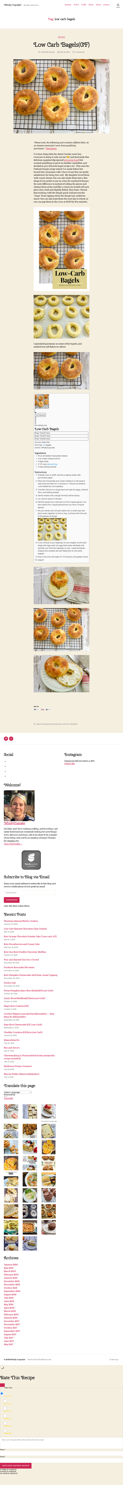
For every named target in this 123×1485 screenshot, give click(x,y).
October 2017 (10, 1328)
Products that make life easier (19, 967)
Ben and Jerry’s (12, 1048)
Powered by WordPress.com (39, 1360)
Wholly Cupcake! (12, 5)
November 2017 (12, 1324)
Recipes (68, 5)
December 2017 (12, 1321)
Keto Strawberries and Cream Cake (22, 944)
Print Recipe (40, 415)
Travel (76, 5)
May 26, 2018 (65, 52)
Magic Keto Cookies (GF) (16, 1006)
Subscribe (11, 900)
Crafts (83, 5)
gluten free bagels (42, 724)
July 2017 (8, 1338)
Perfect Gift (10, 983)
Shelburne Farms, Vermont (18, 1066)
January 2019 (10, 1278)
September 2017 (12, 1331)
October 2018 (10, 1288)
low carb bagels (71, 724)
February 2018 (11, 1314)
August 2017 (10, 1334)
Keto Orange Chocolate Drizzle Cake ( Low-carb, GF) (30, 936)
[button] (61, 417)
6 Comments (80, 52)
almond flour (52, 464)
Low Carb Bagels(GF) (61, 44)
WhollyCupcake (49, 52)
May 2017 (8, 1344)
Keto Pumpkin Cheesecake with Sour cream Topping (30, 975)
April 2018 (9, 1308)
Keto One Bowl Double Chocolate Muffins (25, 952)
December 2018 (12, 1281)
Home (91, 5)
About (98, 5)
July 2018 (9, 1298)
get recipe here (71, 160)
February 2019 (11, 1275)
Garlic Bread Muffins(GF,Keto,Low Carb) (24, 998)
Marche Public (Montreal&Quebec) (21, 1074)
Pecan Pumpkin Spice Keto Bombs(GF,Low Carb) (28, 991)
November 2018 (12, 1284)
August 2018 (10, 1294)
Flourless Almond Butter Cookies (21, 921)
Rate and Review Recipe (15, 1466)
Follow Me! (69, 763)
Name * (2, 1450)
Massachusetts (11, 1040)
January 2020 (11, 1265)
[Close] (2, 1385)
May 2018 (8, 1304)
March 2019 (10, 1271)
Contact (106, 5)
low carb (62, 724)
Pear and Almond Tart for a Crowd (21, 960)
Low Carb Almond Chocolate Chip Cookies (25, 929)
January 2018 (10, 1318)
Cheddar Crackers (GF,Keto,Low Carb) (23, 1032)
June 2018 (9, 1301)
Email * (2, 1457)
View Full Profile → (13, 844)
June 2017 (9, 1341)
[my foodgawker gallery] (31, 860)
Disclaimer (51, 148)
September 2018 (12, 1291)
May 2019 (8, 1268)
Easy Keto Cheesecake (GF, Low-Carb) (23, 1025)
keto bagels (54, 724)
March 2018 (10, 1311)
